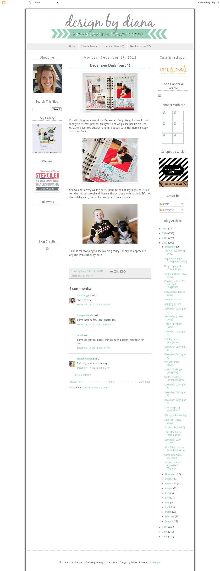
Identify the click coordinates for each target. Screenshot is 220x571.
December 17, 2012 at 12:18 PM (94, 324)
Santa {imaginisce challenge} (173, 456)
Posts (165, 204)
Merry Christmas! (173, 299)
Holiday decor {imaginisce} (171, 340)
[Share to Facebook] (121, 271)
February (170, 516)
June (167, 497)
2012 (165, 242)
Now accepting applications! (172, 409)
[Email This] (111, 271)
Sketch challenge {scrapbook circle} (174, 378)
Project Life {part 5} (174, 427)
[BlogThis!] (115, 271)
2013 (165, 238)
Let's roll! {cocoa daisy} (173, 421)
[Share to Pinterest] (124, 271)
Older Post (144, 381)
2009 (165, 536)
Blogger (156, 562)
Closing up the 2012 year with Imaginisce (175, 284)
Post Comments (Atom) (96, 387)
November (171, 474)
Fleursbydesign (85, 358)
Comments (168, 210)
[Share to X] (118, 271)
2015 (165, 228)
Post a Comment (82, 374)
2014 (165, 233)
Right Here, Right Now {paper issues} (175, 260)
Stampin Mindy (85, 315)
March (168, 511)
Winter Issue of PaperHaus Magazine (172, 465)
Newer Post (76, 381)
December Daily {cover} (172, 441)
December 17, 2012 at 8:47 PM (93, 347)
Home (72, 46)
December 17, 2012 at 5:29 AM (93, 304)
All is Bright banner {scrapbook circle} (174, 449)
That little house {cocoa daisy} (173, 433)
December (170, 246)
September (171, 483)
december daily (85, 276)
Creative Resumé (89, 46)
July (167, 493)
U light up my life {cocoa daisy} (173, 267)
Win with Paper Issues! (172, 363)
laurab (80, 335)
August (169, 488)
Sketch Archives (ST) (140, 46)
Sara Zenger (83, 295)
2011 (165, 527)
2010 (165, 531)
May (167, 502)
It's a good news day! (175, 415)
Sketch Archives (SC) (113, 46)
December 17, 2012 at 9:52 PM (93, 367)
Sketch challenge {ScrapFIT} (173, 371)
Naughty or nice (172, 304)
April (167, 507)
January (169, 521)
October (169, 478)
